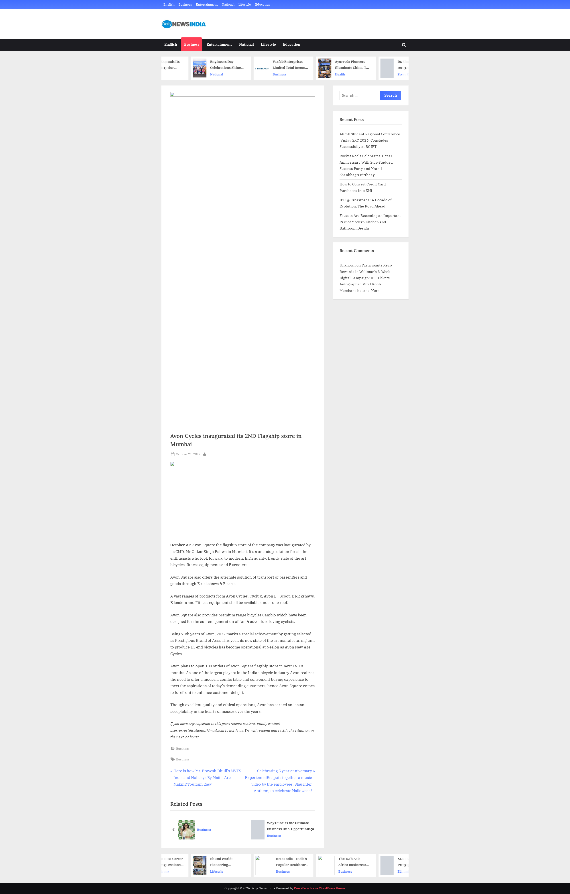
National (228, 4)
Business (185, 4)
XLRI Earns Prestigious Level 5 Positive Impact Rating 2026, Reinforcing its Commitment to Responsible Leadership (388, 862)
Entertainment (207, 4)
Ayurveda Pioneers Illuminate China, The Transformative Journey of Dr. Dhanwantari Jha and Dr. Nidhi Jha (328, 65)
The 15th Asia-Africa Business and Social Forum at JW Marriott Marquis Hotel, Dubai (330, 862)
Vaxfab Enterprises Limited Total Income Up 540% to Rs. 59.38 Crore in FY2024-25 (265, 65)
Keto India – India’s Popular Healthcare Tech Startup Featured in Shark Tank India (267, 862)
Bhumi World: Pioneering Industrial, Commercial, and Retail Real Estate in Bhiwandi (202, 862)
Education (262, 4)
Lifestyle (244, 4)
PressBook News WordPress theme (320, 888)
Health (316, 74)
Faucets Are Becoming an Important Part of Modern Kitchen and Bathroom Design (370, 221)
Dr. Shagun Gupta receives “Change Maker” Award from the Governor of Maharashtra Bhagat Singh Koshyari (389, 65)
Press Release (383, 74)
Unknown (348, 265)
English (169, 4)
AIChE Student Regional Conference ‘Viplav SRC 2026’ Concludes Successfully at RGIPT (370, 140)
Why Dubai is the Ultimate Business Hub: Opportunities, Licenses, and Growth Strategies (291, 826)
